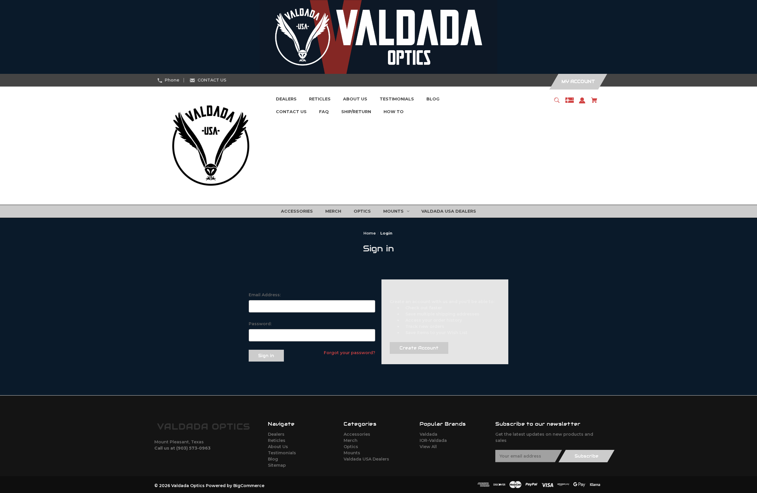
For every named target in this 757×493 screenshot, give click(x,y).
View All (428, 446)
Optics (351, 446)
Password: (260, 323)
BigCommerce (248, 485)
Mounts (352, 452)
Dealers (276, 434)
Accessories (357, 434)
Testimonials (282, 452)
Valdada (428, 434)
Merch (351, 440)
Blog (273, 459)
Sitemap (277, 465)
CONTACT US (212, 80)
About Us (278, 446)
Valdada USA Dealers (366, 459)
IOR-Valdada (433, 440)
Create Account (419, 348)
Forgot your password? (349, 352)
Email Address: (265, 294)
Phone (172, 80)
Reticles (276, 440)
